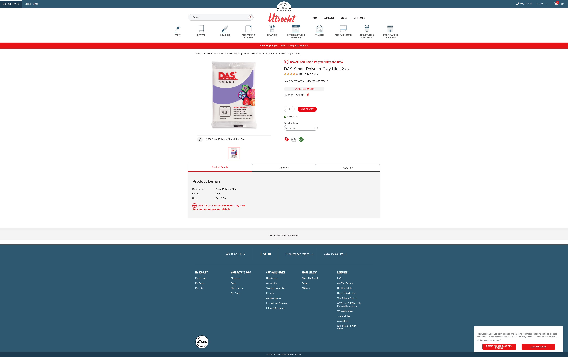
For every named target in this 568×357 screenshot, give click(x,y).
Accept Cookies (538, 347)
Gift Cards (359, 17)
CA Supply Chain (345, 311)
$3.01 (300, 95)
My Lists (199, 288)
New (315, 17)
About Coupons (273, 298)
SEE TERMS (301, 45)
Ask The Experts (345, 283)
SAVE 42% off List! (304, 89)
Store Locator (237, 288)
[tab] (220, 167)
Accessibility (342, 321)
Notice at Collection (346, 293)
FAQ (339, 278)
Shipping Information (276, 288)
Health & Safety (344, 288)
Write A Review (311, 74)
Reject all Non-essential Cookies (499, 347)
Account (540, 3)
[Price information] (287, 139)
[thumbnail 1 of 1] (234, 153)
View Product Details (317, 81)
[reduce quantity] (286, 109)
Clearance (328, 17)
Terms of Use (343, 316)
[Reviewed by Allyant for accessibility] (202, 347)
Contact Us (271, 283)
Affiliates (306, 288)
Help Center (271, 278)
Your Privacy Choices (347, 298)
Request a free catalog (297, 254)
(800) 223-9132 (526, 3)
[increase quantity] (293, 109)
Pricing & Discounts (275, 308)
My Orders (200, 283)
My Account (200, 278)
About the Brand (310, 278)
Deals (344, 17)
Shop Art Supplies (11, 3)
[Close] (560, 329)
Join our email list (333, 254)
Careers (305, 283)
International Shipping (276, 303)
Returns (270, 293)
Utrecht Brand (31, 3)
